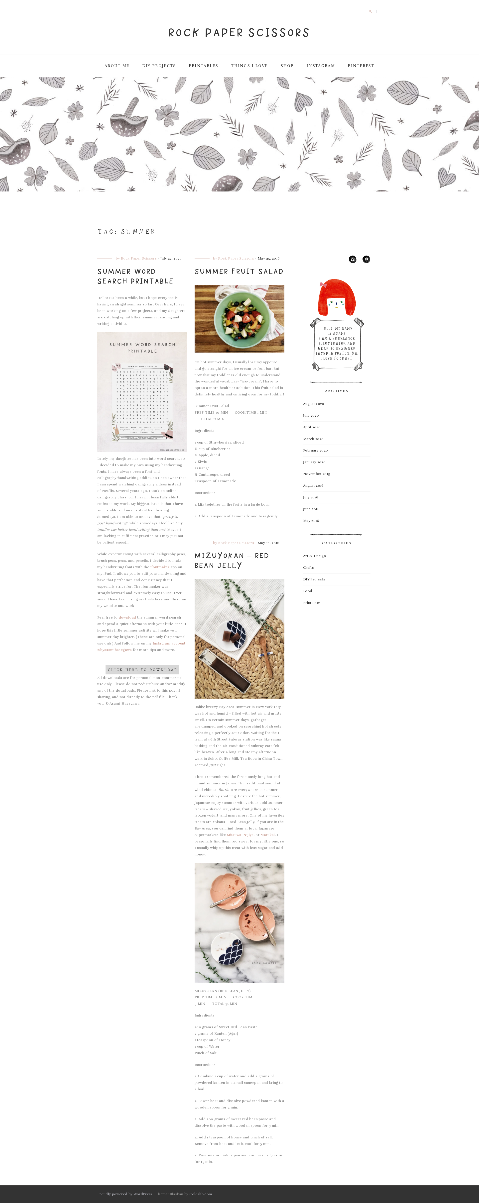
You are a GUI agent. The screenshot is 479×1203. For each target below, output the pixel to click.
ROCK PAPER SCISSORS (239, 32)
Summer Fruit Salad (239, 271)
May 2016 (311, 521)
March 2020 (313, 439)
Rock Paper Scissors (139, 258)
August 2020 (313, 404)
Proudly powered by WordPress (125, 1194)
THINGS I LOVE (249, 65)
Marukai (267, 835)
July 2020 (311, 415)
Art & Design (314, 556)
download (127, 617)
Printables (312, 603)
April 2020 (312, 427)
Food (307, 591)
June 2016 (311, 509)
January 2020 (314, 462)
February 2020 (315, 450)
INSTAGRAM (321, 65)
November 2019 (316, 474)
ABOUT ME (117, 65)
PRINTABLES (203, 65)
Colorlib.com (200, 1194)
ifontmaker (160, 567)
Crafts (308, 567)
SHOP (287, 65)
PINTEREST (361, 65)
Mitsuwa (234, 835)
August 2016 (313, 485)
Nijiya (248, 835)
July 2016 (310, 497)
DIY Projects (314, 579)
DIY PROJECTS (159, 65)
